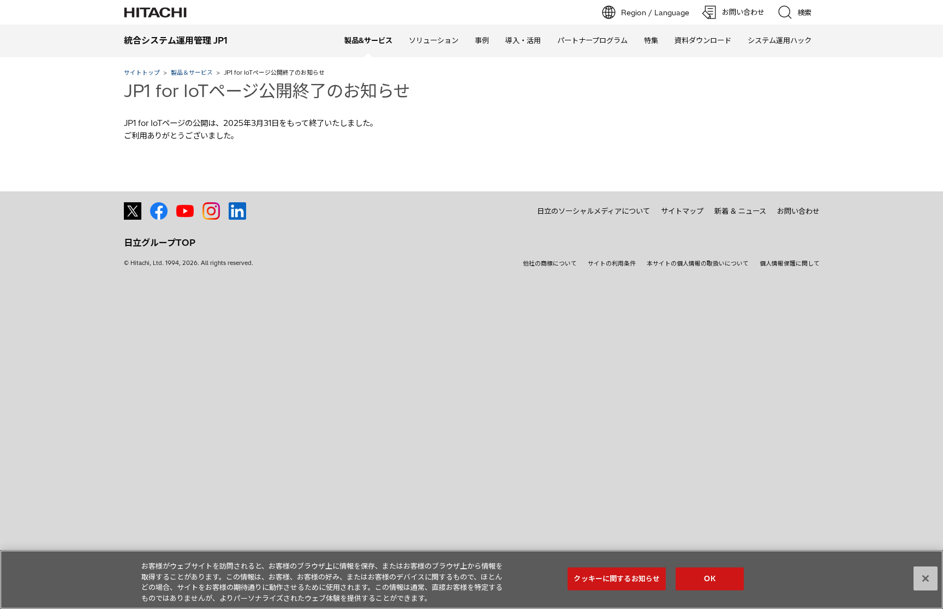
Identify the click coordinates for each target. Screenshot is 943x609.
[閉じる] (926, 578)
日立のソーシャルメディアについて (593, 211)
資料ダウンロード (703, 40)
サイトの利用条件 (612, 263)
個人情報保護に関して (790, 263)
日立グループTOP (159, 242)
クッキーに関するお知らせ (617, 578)
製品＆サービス (192, 72)
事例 (482, 40)
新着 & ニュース (740, 211)
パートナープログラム (592, 40)
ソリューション (433, 40)
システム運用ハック (779, 40)
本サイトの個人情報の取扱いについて (698, 263)
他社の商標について (550, 263)
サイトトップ (142, 72)
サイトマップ (682, 211)
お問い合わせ (798, 211)
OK (709, 578)
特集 (651, 40)
